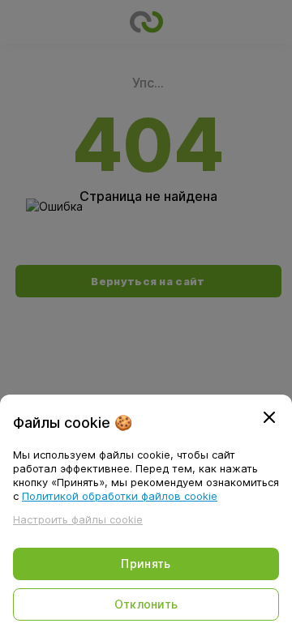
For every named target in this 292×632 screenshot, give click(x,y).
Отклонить (146, 604)
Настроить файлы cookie (78, 519)
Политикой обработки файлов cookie (119, 495)
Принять (145, 563)
